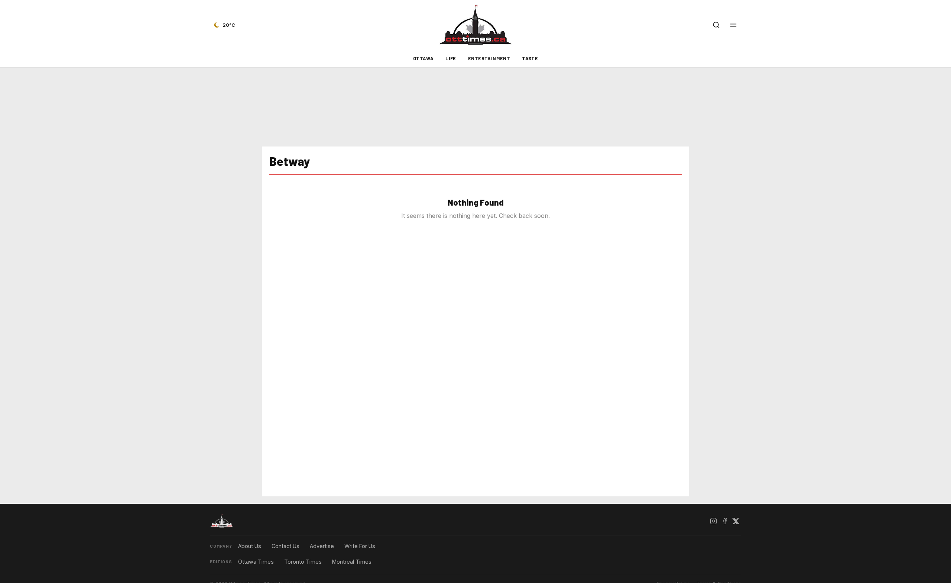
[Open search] (716, 25)
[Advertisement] (475, 107)
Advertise (322, 546)
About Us (249, 546)
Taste (530, 58)
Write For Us (359, 546)
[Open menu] (733, 25)
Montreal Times (351, 561)
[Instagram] (713, 520)
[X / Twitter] (735, 520)
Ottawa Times (256, 561)
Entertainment (489, 58)
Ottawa (423, 58)
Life (450, 58)
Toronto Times (303, 561)
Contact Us (285, 546)
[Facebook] (724, 520)
